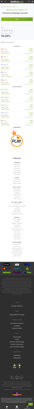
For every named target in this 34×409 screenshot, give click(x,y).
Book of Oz (17, 246)
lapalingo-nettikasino (17, 306)
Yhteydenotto (17, 355)
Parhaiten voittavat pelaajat (17, 342)
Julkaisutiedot (17, 358)
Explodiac (17, 170)
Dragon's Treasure (17, 223)
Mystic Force (17, 191)
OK (30, 404)
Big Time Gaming (17, 202)
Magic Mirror (17, 235)
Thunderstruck (17, 250)
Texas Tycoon (17, 198)
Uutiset (17, 339)
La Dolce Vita (17, 168)
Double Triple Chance (17, 229)
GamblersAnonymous (17, 387)
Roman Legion (17, 172)
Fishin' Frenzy (17, 219)
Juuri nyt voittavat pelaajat (17, 346)
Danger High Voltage (17, 214)
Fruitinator (17, 237)
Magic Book (17, 189)
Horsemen (17, 193)
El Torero (17, 221)
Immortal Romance (17, 248)
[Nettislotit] (17, 139)
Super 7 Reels (17, 238)
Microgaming (17, 242)
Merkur (17, 217)
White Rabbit (17, 210)
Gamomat (17, 162)
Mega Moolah (17, 244)
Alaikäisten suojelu (17, 328)
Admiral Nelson (17, 183)
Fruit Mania (17, 174)
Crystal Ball (17, 166)
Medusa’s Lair (17, 194)
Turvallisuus (17, 325)
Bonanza (17, 208)
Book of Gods (17, 212)
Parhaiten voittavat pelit (17, 344)
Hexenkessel (17, 225)
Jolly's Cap (17, 233)
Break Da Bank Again (17, 252)
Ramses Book (17, 164)
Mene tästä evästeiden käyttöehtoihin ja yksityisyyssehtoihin (16, 401)
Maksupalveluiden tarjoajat (17, 314)
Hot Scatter (17, 179)
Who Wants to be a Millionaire (17, 206)
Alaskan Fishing (17, 254)
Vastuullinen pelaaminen (17, 323)
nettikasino (22, 289)
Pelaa (17, 19)
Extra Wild (17, 227)
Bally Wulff (17, 187)
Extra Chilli (17, 204)
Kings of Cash (17, 256)
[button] (1, 1)
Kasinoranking (17, 337)
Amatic (17, 178)
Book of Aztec (17, 181)
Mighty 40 (17, 196)
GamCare (29, 386)
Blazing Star (17, 231)
